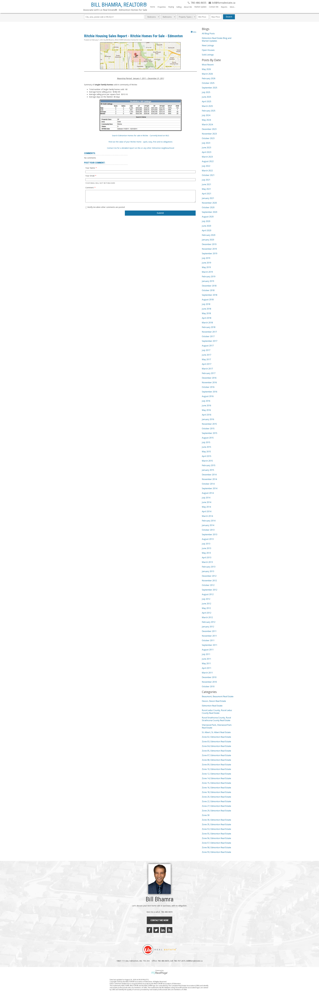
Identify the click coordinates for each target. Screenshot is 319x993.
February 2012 (208, 622)
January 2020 (208, 239)
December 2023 (209, 129)
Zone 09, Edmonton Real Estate (216, 764)
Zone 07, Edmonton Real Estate (216, 755)
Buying (171, 7)
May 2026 (206, 69)
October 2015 (208, 428)
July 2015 (206, 442)
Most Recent (208, 64)
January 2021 (208, 198)
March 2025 (207, 106)
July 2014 (206, 497)
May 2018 (206, 313)
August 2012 (208, 594)
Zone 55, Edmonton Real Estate (216, 833)
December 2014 (209, 474)
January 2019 (208, 281)
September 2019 (209, 253)
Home (152, 7)
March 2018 (207, 322)
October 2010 (208, 686)
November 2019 (209, 249)
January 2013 (208, 571)
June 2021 (206, 184)
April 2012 (206, 612)
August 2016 (208, 396)
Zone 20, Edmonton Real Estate (216, 796)
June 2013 (206, 548)
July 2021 (206, 179)
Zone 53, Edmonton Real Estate (216, 829)
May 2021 (206, 189)
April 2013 (206, 557)
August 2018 (208, 299)
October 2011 (208, 640)
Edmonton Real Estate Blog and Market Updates (216, 39)
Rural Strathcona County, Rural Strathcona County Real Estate (216, 719)
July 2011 (206, 654)
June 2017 (206, 354)
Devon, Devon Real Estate (214, 701)
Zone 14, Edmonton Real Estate (216, 778)
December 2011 (209, 631)
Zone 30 (205, 815)
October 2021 (208, 175)
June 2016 (206, 405)
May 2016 (206, 410)
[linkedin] (163, 930)
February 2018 (208, 327)
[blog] (169, 930)
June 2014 (206, 502)
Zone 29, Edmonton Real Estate (216, 810)
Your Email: (90, 175)
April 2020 (206, 230)
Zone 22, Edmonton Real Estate (216, 801)
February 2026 (208, 78)
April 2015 (206, 456)
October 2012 (208, 585)
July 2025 (206, 92)
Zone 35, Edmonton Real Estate (216, 824)
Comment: (89, 187)
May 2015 (206, 451)
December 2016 (209, 377)
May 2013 (206, 553)
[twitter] (156, 930)
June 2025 (206, 96)
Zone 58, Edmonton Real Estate (216, 847)
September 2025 (209, 87)
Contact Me (213, 7)
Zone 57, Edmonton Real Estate (216, 842)
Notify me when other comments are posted (106, 207)
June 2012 (206, 603)
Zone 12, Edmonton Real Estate (216, 773)
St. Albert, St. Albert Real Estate (216, 732)
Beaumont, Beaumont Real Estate (217, 696)
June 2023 (206, 147)
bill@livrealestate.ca (194, 961)
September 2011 (209, 645)
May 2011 (206, 663)
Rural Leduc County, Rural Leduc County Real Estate (217, 711)
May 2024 (206, 120)
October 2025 (208, 83)
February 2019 (208, 276)
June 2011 (206, 658)
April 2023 (206, 152)
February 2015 (208, 465)
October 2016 (208, 387)
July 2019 (206, 258)
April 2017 (206, 364)
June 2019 (206, 262)
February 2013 (208, 566)
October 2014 (208, 483)
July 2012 (206, 599)
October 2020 (208, 207)
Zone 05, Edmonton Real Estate (216, 750)
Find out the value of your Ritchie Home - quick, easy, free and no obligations (140, 141)
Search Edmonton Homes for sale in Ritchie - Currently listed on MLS (140, 135)
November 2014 (209, 479)
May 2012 (206, 608)
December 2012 (209, 576)
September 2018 (209, 295)
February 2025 (208, 110)
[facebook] (149, 930)
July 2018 (206, 304)
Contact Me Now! (159, 920)
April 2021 (206, 193)
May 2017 (206, 359)
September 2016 (209, 391)
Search (229, 17)
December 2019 (209, 244)
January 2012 (208, 626)
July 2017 (206, 350)
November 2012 (209, 580)
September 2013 (209, 534)
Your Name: (90, 168)
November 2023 (209, 133)
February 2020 (208, 235)
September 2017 (209, 341)
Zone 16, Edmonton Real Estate (216, 787)
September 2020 (209, 212)
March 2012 (207, 617)
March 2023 (207, 156)
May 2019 (206, 267)
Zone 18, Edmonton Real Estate (216, 792)
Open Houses (208, 50)
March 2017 (207, 368)
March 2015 (207, 460)
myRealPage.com (159, 973)
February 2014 (208, 520)
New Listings (208, 45)
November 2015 (209, 424)
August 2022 (208, 161)
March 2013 (207, 562)
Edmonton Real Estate (212, 705)
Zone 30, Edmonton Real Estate (216, 819)
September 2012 (209, 589)
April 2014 (206, 511)
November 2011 (209, 635)
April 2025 (206, 101)
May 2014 (206, 506)
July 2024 (206, 115)
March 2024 (207, 124)
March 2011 (207, 672)
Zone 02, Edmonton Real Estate (216, 737)
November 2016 (209, 382)
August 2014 (208, 493)
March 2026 (207, 73)
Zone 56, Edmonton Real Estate (216, 838)
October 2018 (208, 290)
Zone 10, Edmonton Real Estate (216, 769)
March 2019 (207, 272)
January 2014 (208, 525)
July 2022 (206, 166)
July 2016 (206, 401)
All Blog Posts (208, 33)
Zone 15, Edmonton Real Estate (216, 783)
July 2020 (206, 221)
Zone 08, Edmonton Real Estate (216, 760)
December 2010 (209, 677)
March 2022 (207, 170)
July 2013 (206, 543)
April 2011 (206, 668)
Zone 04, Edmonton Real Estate (216, 746)
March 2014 (207, 516)
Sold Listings (208, 54)
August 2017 (208, 345)
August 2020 (208, 216)
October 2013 (208, 529)
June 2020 (206, 225)
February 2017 (208, 373)
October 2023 (208, 138)
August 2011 (208, 649)
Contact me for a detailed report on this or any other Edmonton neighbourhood (140, 148)
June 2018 (206, 308)
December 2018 (209, 285)
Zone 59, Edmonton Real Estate (216, 852)
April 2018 (206, 318)
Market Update (200, 7)
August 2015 (208, 437)
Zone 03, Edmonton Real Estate (216, 741)
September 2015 (209, 433)
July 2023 (206, 143)
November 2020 (209, 202)
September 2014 (209, 488)
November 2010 (209, 682)
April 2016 (206, 414)
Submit (160, 213)
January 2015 (208, 470)
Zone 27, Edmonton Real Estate (216, 806)
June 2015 (206, 447)
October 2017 (208, 336)
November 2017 (209, 331)
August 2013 (208, 539)
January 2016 (208, 419)
